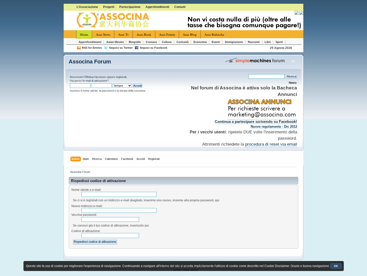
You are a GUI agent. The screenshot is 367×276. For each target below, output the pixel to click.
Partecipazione (130, 7)
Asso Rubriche (214, 34)
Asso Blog (190, 34)
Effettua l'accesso (95, 76)
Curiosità (182, 41)
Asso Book (144, 34)
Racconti (254, 41)
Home (84, 34)
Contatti (179, 7)
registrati (121, 76)
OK (336, 266)
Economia (200, 41)
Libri (268, 41)
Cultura (167, 41)
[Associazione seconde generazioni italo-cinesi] (113, 20)
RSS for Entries (92, 47)
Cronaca (151, 41)
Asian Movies (115, 41)
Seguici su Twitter (121, 47)
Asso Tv (123, 34)
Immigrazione (234, 41)
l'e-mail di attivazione (94, 80)
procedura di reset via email (271, 144)
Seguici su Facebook (153, 47)
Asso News (103, 34)
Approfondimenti (157, 7)
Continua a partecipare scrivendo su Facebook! (256, 122)
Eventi (216, 41)
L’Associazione (87, 7)
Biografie (135, 41)
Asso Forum (167, 34)
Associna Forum (90, 61)
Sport (279, 41)
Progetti (108, 7)
